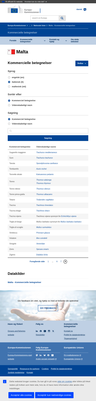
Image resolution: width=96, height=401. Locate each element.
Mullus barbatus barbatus (71, 222)
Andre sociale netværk (45, 359)
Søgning (62, 18)
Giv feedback (48, 308)
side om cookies (64, 381)
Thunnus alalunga (43, 180)
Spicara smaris (42, 249)
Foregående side (37, 261)
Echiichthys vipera (68, 216)
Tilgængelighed (70, 339)
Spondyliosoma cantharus (47, 163)
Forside (13, 41)
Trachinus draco (43, 211)
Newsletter (40, 335)
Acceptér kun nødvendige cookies (54, 395)
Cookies (45, 369)
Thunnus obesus (43, 189)
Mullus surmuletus (43, 227)
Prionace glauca (43, 233)
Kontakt (30, 373)
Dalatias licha (42, 255)
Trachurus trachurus (44, 158)
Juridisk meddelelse (16, 373)
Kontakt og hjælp (54, 40)
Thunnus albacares (44, 194)
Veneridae (40, 244)
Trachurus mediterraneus (46, 152)
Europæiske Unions (72, 359)
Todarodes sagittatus (45, 200)
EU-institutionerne (71, 355)
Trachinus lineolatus (44, 205)
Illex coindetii (41, 238)
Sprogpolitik (13, 369)
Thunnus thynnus (43, 183)
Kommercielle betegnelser (26, 40)
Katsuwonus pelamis (45, 174)
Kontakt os (68, 331)
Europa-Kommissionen (17, 25)
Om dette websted (75, 40)
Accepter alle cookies (21, 395)
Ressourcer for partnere (29, 369)
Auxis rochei (41, 169)
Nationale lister (40, 25)
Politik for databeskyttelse (74, 335)
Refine (80, 63)
